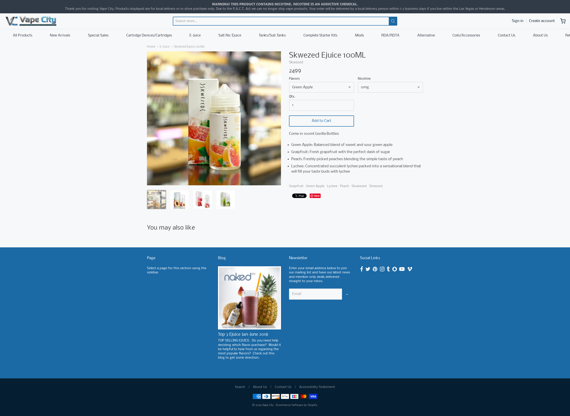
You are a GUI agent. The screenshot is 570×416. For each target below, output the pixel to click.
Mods (359, 35)
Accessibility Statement (317, 387)
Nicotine (364, 79)
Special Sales (98, 35)
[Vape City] (30, 21)
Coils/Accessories (466, 35)
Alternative (426, 35)
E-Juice (195, 35)
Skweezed (359, 186)
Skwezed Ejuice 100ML (189, 46)
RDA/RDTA (390, 35)
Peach (344, 186)
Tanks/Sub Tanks (272, 35)
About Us (540, 35)
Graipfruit (296, 186)
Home (151, 46)
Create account (542, 21)
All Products (22, 35)
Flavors (294, 79)
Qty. (292, 96)
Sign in (517, 21)
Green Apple (315, 186)
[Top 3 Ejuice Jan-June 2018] (249, 297)
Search (240, 387)
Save (317, 195)
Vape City (268, 405)
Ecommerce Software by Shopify (296, 405)
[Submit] (393, 21)
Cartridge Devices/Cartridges (149, 35)
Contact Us (506, 35)
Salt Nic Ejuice (229, 35)
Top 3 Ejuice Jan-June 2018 (243, 334)
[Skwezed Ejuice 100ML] (156, 199)
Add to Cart (321, 121)
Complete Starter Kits (320, 35)
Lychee (332, 186)
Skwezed (296, 62)
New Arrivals (60, 35)
